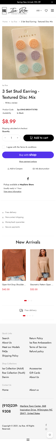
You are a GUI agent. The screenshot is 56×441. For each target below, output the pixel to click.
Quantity (6, 131)
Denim (5, 377)
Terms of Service (37, 347)
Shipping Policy (10, 356)
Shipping (5, 128)
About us (34, 390)
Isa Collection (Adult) (13, 368)
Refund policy (36, 351)
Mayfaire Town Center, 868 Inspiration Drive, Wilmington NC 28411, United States (36, 410)
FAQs (5, 351)
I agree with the (21, 147)
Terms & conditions (28, 147)
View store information (12, 191)
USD (38, 10)
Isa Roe (14, 21)
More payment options (28, 161)
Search (5, 338)
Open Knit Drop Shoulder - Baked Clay (18, 284)
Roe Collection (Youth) (13, 373)
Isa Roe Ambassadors (40, 342)
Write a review (11, 103)
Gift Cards (34, 373)
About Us (7, 342)
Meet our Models (11, 347)
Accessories (35, 368)
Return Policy (36, 338)
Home (5, 21)
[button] (25, 300)
